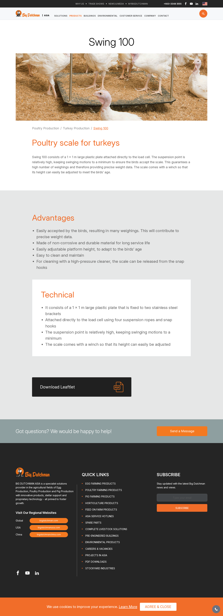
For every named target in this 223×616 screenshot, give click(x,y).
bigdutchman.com (49, 520)
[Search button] (203, 14)
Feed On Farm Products (101, 509)
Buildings (90, 15)
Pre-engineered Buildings (102, 535)
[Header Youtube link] (191, 4)
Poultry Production (45, 128)
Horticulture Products (101, 503)
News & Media (116, 3)
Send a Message (182, 431)
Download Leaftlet (57, 387)
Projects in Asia (96, 555)
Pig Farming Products (100, 496)
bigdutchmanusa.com (49, 527)
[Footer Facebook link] (18, 573)
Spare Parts (93, 522)
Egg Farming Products (100, 483)
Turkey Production (76, 128)
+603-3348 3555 (173, 3)
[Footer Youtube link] (27, 573)
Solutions (60, 15)
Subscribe (182, 508)
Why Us (79, 3)
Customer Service (131, 15)
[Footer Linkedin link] (37, 573)
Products (75, 15)
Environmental (107, 15)
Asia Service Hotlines (99, 516)
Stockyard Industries (100, 568)
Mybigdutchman (138, 3)
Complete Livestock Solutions (106, 529)
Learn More (128, 607)
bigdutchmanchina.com (49, 534)
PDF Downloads (96, 561)
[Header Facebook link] (185, 4)
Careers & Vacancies (99, 548)
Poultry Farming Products (103, 490)
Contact (163, 15)
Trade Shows (96, 3)
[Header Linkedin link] (196, 4)
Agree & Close (158, 607)
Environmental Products (102, 542)
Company (150, 15)
